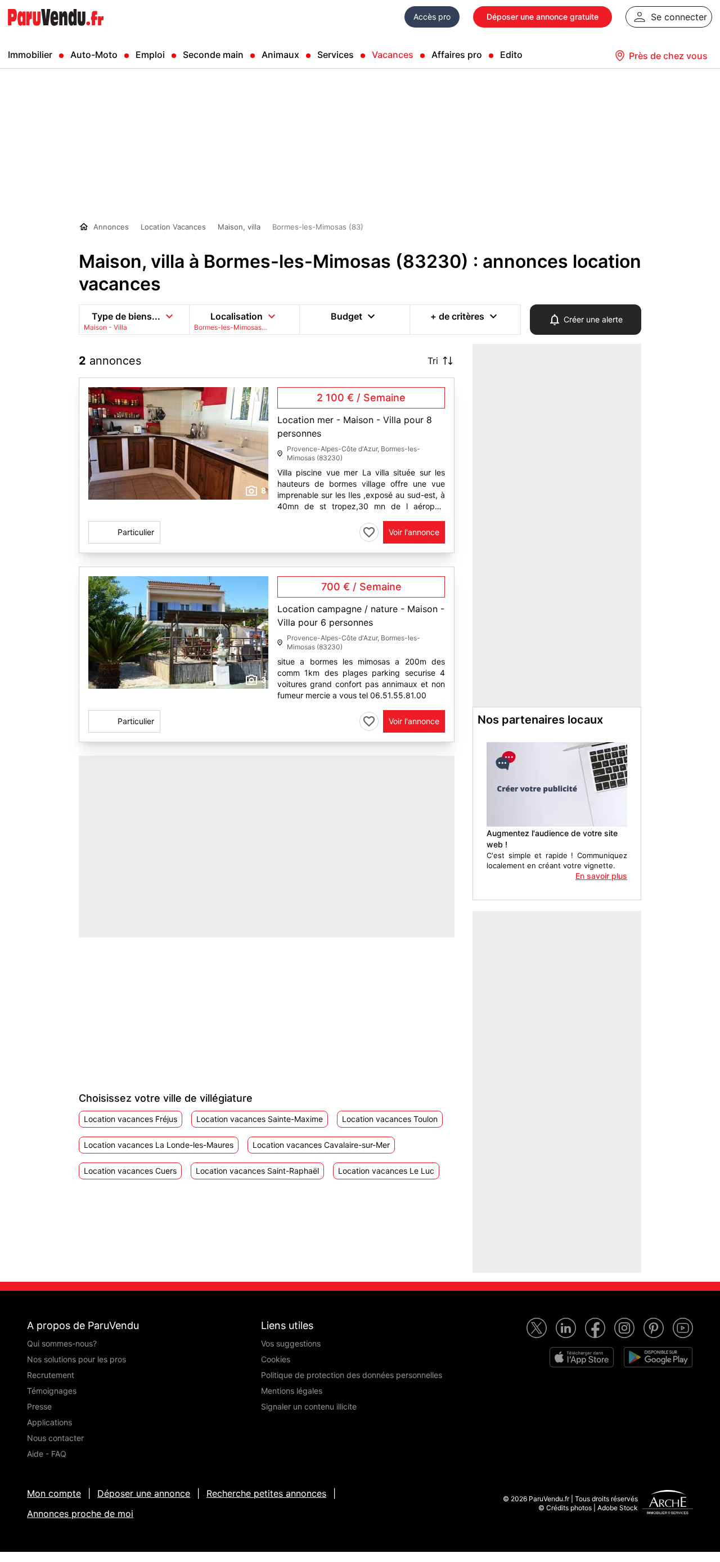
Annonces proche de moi (80, 1513)
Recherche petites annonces (266, 1493)
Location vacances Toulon (390, 1119)
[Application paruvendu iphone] (581, 1357)
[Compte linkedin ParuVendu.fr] (566, 1328)
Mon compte (54, 1493)
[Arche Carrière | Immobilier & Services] (667, 1503)
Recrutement (50, 1375)
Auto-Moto (94, 54)
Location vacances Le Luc (386, 1170)
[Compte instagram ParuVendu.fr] (624, 1328)
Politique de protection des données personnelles (351, 1375)
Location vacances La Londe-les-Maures (158, 1145)
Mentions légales (291, 1390)
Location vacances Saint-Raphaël (257, 1170)
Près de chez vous (668, 55)
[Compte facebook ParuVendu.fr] (595, 1328)
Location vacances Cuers (130, 1170)
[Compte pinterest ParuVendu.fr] (654, 1328)
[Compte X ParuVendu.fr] (536, 1328)
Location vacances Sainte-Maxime (259, 1119)
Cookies (275, 1359)
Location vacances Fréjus (130, 1119)
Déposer (542, 16)
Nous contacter (55, 1438)
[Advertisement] (163, 1007)
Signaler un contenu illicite (309, 1406)
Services (335, 54)
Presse (39, 1406)
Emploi (150, 54)
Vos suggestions (291, 1343)
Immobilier (30, 54)
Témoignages (51, 1390)
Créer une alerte (593, 319)
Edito (511, 54)
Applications (49, 1422)
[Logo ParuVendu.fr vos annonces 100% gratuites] (56, 30)
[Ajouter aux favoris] (369, 532)
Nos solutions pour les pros (76, 1359)
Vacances (392, 54)
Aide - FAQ (46, 1453)
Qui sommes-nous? (62, 1343)
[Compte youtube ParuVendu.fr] (683, 1328)
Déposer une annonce (143, 1493)
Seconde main (213, 54)
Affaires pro (456, 54)
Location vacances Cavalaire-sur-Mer (321, 1145)
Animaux (280, 54)
